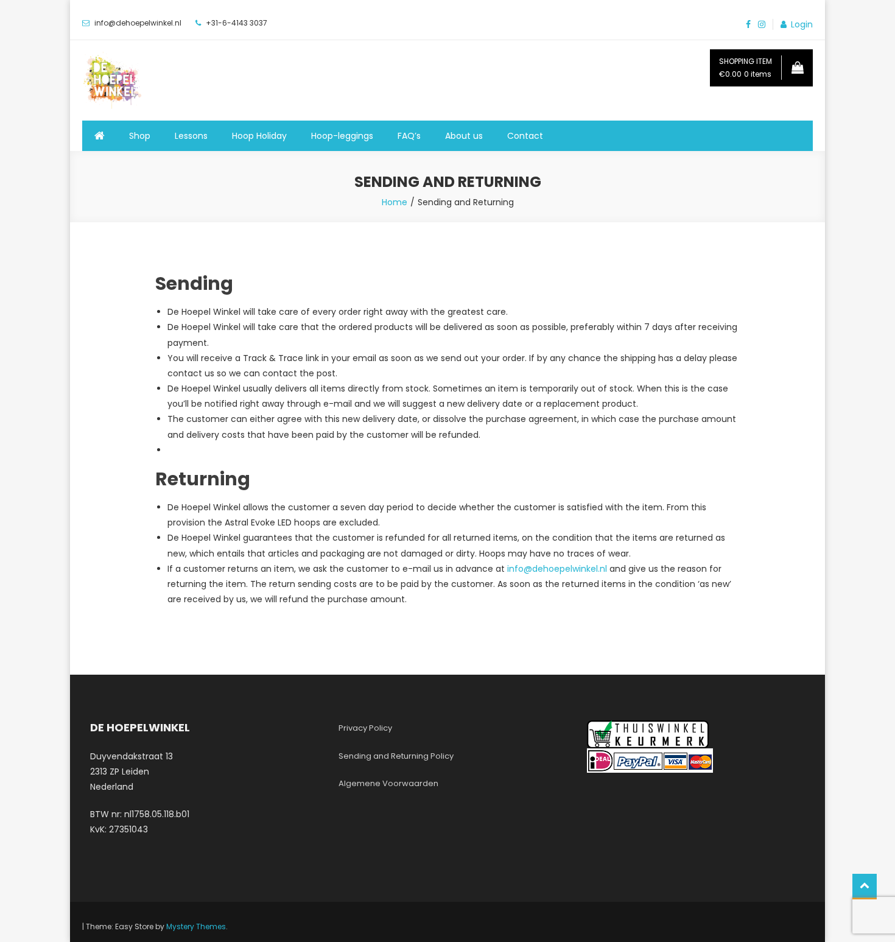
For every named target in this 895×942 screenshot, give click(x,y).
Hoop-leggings (342, 136)
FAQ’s (409, 136)
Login (802, 24)
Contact (525, 136)
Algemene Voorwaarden (388, 783)
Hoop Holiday (259, 136)
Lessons (191, 136)
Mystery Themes (196, 926)
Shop (139, 136)
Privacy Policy (365, 728)
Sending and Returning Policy (396, 756)
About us (464, 136)
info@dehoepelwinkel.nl (557, 569)
